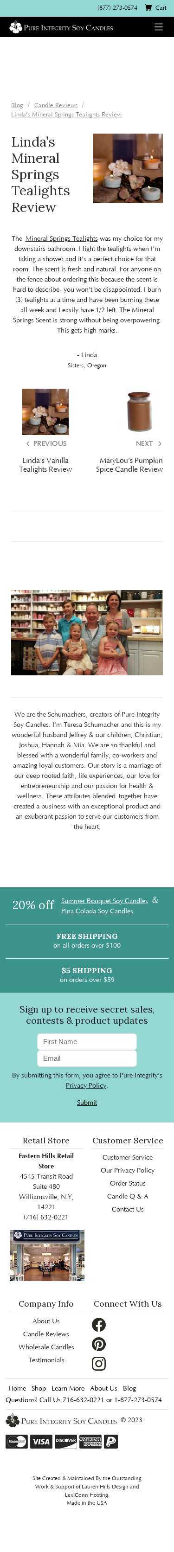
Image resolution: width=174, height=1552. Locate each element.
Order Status (128, 1183)
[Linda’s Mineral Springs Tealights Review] (128, 168)
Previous (49, 444)
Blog (129, 1388)
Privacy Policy (86, 1086)
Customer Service (128, 1157)
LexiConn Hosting (86, 1495)
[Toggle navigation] (159, 27)
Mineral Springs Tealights (62, 239)
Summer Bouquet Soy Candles (104, 901)
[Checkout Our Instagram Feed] (99, 1363)
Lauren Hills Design (105, 1487)
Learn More (68, 1388)
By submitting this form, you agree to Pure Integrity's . (87, 1081)
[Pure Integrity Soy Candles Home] (61, 26)
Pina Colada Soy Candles (97, 911)
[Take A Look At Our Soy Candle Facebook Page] (99, 1324)
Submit (87, 1103)
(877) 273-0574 (117, 8)
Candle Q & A (127, 1196)
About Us (46, 1321)
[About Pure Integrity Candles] (47, 1255)
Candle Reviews (46, 1334)
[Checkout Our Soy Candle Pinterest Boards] (99, 1343)
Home (17, 1388)
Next (145, 444)
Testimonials (46, 1360)
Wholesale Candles (46, 1347)
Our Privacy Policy (128, 1170)
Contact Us (128, 1209)
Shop (39, 1388)
